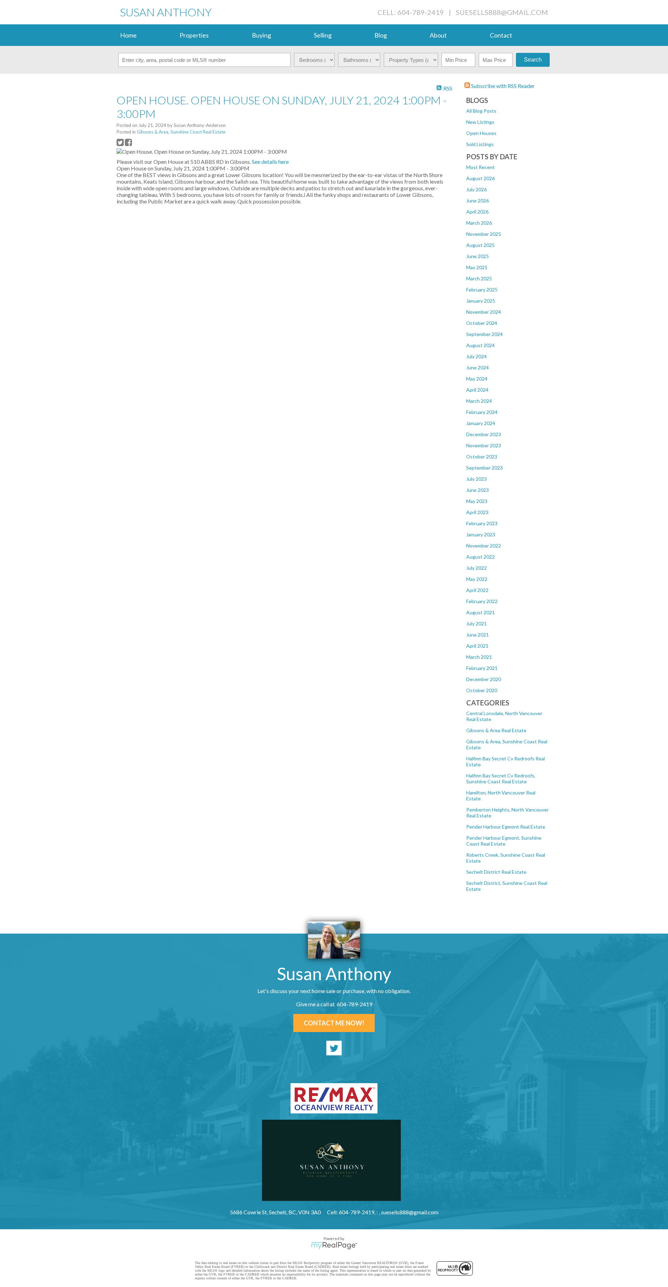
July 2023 (476, 479)
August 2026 (480, 178)
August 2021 (480, 612)
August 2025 (480, 245)
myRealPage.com (334, 1245)
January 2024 (480, 423)
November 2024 (483, 312)
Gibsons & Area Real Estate (496, 730)
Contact (501, 35)
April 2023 (477, 512)
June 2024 (477, 367)
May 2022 (476, 579)
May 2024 (476, 379)
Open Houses (481, 133)
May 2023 (476, 501)
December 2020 (483, 679)
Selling (323, 35)
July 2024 (476, 356)
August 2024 (480, 345)
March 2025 (479, 278)
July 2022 (476, 568)
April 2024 (477, 390)
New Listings (480, 122)
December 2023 (483, 434)
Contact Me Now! (334, 1023)
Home (128, 35)
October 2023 (481, 456)
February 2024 (482, 412)
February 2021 (482, 668)
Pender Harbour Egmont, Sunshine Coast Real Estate (503, 841)
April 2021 (477, 646)
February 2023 (482, 523)
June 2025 (477, 256)
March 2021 (479, 657)
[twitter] (334, 1048)
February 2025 (482, 290)
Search (533, 60)
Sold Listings (480, 144)
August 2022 (480, 557)
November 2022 (483, 546)
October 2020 (481, 690)
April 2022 (477, 590)
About (438, 35)
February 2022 (482, 601)
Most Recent (480, 167)
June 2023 (477, 490)
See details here (270, 161)
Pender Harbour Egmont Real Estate (505, 827)
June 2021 (477, 635)
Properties (194, 35)
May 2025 (476, 267)
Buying (261, 35)
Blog (380, 35)
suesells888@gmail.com (502, 12)
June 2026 (477, 200)
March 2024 (479, 401)
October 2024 (481, 323)
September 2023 (484, 468)
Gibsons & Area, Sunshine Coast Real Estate (181, 132)
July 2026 (476, 189)
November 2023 (483, 445)
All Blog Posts (481, 111)
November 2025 (483, 234)
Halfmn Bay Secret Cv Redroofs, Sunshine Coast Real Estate (500, 778)
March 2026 (479, 223)
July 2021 (476, 623)
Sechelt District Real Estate (496, 872)
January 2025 (480, 301)
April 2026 (477, 212)
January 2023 (480, 534)
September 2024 (484, 334)
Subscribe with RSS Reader (502, 85)
